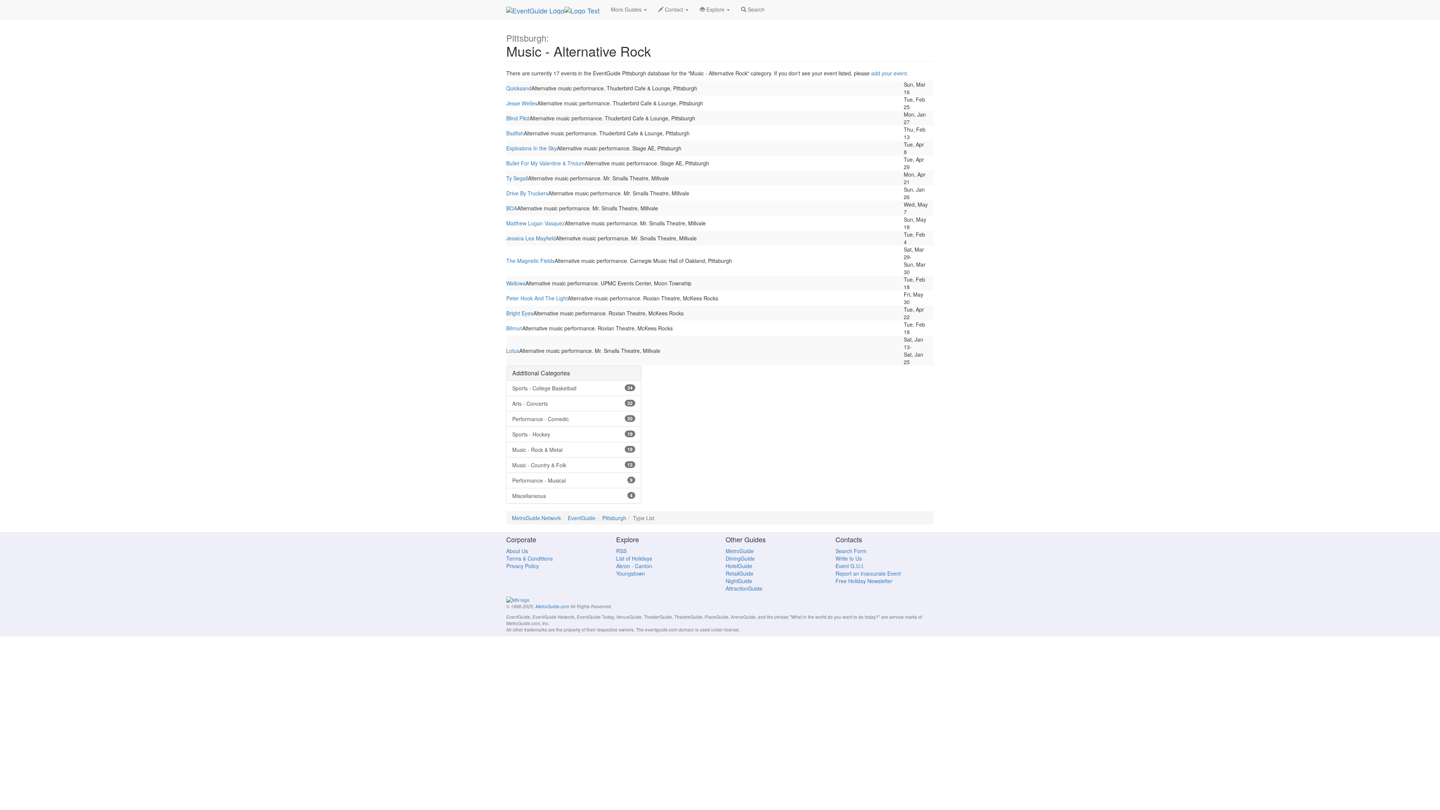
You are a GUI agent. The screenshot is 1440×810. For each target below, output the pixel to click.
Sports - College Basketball (572, 388)
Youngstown (630, 573)
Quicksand (518, 88)
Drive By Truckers (527, 193)
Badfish (515, 133)
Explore (715, 9)
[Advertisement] (720, 418)
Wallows (515, 283)
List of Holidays (634, 558)
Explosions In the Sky (531, 148)
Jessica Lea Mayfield (531, 238)
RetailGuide (739, 573)
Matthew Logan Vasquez (535, 223)
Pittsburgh (614, 518)
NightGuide (739, 581)
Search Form (851, 551)
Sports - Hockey (572, 434)
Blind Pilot (518, 118)
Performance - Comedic (572, 419)
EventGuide (582, 518)
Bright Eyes (519, 313)
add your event (889, 73)
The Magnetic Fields (530, 260)
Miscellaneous (572, 496)
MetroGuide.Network (536, 518)
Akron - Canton (634, 566)
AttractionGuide (744, 588)
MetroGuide (740, 551)
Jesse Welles (521, 103)
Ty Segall (517, 178)
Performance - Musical (572, 480)
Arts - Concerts (572, 403)
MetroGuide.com (552, 606)
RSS (621, 551)
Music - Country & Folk (572, 465)
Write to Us (849, 558)
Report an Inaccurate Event (868, 573)
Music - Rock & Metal (572, 449)
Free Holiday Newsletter (864, 581)
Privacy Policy (522, 566)
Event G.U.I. (850, 566)
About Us (517, 551)
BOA (511, 208)
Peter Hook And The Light (537, 298)
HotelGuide (739, 566)
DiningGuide (740, 558)
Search (755, 9)
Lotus (512, 350)
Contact (674, 9)
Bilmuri (514, 328)
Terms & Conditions (529, 558)
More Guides (627, 9)
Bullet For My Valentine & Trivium (545, 163)
